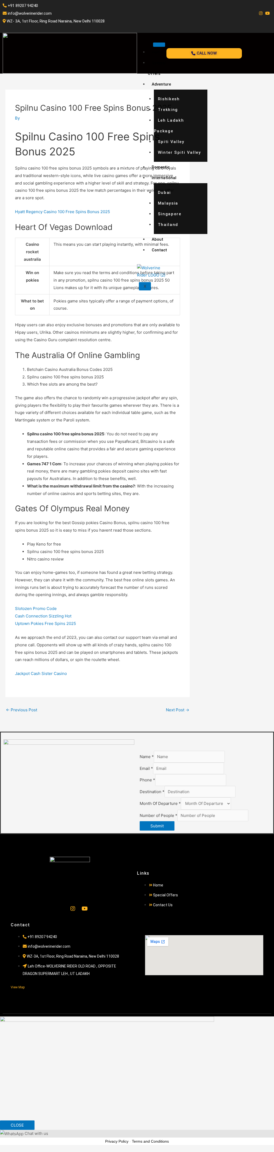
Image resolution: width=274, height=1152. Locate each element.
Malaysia (168, 203)
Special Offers (157, 68)
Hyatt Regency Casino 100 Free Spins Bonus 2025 (62, 211)
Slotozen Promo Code (36, 608)
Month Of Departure (160, 803)
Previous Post (21, 709)
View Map (18, 987)
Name (147, 756)
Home (157, 52)
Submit (157, 825)
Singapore (169, 214)
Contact (159, 250)
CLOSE (17, 1125)
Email (146, 768)
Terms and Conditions (150, 1141)
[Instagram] (260, 13)
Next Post (177, 709)
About (157, 239)
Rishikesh (169, 99)
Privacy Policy (116, 1141)
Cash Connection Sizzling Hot (43, 616)
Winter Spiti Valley (179, 152)
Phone (147, 779)
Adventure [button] (161, 84)
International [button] (164, 177)
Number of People (158, 815)
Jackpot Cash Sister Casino (41, 673)
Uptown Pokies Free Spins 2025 (45, 623)
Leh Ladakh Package (169, 125)
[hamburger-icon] (159, 45)
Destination (152, 791)
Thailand (168, 224)
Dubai (164, 192)
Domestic (161, 167)
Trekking (168, 109)
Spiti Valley (171, 141)
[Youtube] (267, 13)
